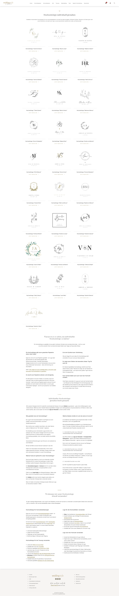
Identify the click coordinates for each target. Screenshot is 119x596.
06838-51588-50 (54, 585)
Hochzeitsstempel (40, 521)
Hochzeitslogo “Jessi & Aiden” (33, 264)
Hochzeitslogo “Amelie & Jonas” (59, 233)
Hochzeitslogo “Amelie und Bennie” (85, 141)
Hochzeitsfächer (84, 526)
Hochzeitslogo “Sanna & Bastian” (34, 79)
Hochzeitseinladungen (43, 513)
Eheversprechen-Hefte (43, 548)
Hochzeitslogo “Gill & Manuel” (33, 172)
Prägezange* (49, 523)
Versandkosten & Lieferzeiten (34, 581)
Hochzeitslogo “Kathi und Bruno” (59, 203)
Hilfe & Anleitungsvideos (80, 576)
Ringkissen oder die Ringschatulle (42, 553)
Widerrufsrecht (32, 585)
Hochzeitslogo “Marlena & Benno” (85, 110)
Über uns (77, 574)
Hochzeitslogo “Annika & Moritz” (34, 233)
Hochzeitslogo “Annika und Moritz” (59, 264)
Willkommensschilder (38, 544)
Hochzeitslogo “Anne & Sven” (59, 172)
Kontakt (30, 574)
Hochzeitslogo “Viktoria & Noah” (85, 264)
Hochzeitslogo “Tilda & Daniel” (33, 110)
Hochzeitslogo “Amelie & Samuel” (85, 233)
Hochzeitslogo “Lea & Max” (59, 295)
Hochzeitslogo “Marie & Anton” (59, 110)
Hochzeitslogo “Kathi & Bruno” (85, 79)
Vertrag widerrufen (32, 587)
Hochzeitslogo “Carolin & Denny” (34, 48)
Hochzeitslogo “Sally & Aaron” (33, 295)
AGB (30, 579)
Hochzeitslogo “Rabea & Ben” (59, 141)
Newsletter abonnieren (80, 579)
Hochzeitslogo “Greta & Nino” (34, 203)
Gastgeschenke (68, 517)
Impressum (78, 581)
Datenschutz (78, 583)
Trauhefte (41, 546)
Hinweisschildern (78, 521)
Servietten (77, 523)
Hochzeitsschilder (80, 514)
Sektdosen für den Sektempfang (46, 560)
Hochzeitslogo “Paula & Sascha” (59, 79)
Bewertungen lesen (33, 576)
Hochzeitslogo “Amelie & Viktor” (34, 326)
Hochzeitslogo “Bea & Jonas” (59, 48)
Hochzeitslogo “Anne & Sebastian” (33, 141)
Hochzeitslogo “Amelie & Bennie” (85, 295)
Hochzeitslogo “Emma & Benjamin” (85, 172)
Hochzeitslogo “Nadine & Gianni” (85, 48)
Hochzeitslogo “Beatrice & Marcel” (85, 203)
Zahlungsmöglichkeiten (33, 583)
